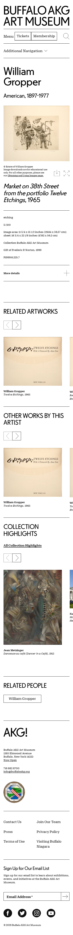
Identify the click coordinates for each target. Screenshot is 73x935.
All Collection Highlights (23, 545)
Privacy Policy (48, 831)
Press (8, 831)
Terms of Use (14, 841)
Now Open (10, 760)
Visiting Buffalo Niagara (49, 843)
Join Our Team (49, 822)
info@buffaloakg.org (17, 771)
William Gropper (22, 76)
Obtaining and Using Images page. (26, 175)
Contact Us (12, 822)
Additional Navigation (23, 51)
